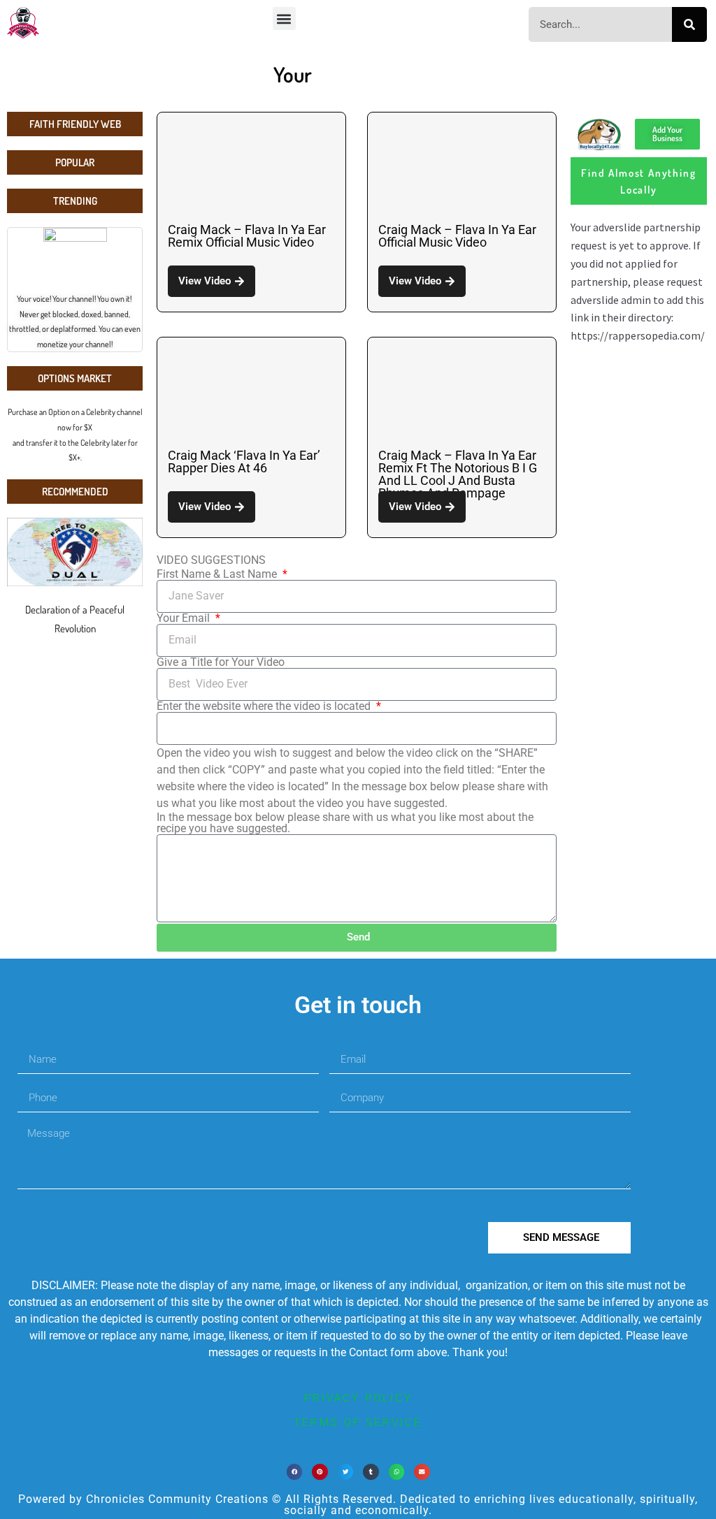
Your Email (185, 618)
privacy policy (358, 1398)
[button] (284, 18)
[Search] (689, 24)
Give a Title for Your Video (221, 662)
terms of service (358, 1422)
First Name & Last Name (218, 574)
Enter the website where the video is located (265, 706)
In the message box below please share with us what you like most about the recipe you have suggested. (345, 823)
